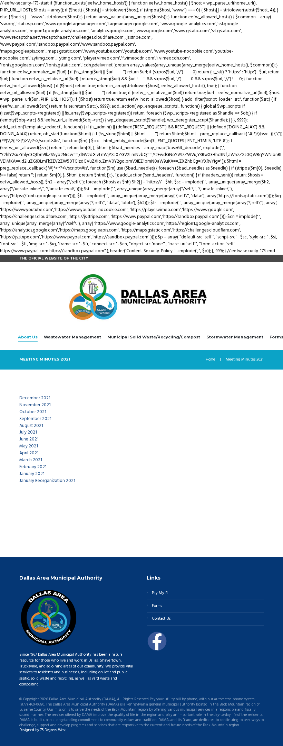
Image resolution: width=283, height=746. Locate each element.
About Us (28, 337)
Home (210, 359)
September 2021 (35, 418)
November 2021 (35, 405)
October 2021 (32, 412)
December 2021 (34, 398)
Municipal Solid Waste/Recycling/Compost (153, 337)
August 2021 (31, 425)
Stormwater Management (234, 337)
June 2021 (29, 439)
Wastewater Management (72, 337)
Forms (157, 606)
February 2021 (33, 467)
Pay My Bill (161, 593)
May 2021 (28, 446)
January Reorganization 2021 (47, 480)
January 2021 (32, 473)
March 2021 (30, 460)
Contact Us (161, 619)
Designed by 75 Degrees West (42, 730)
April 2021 (29, 453)
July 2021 (28, 432)
